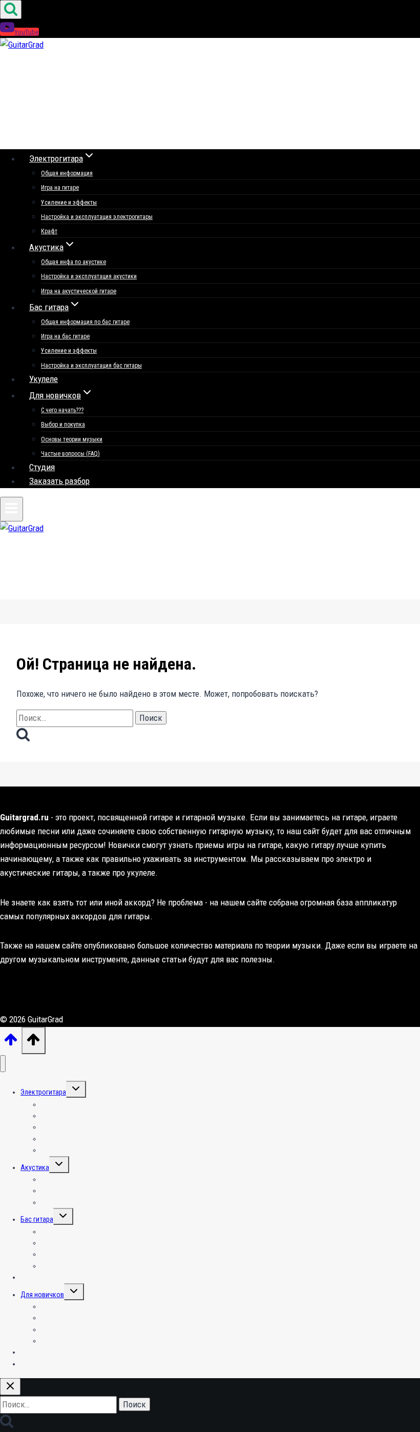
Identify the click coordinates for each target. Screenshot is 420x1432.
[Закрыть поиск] (10, 1386)
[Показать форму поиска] (11, 9)
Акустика (34, 1167)
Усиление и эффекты (69, 202)
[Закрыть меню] (3, 1063)
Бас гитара (36, 1219)
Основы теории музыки (71, 439)
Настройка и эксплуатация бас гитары (91, 365)
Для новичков (42, 1294)
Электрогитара (43, 1092)
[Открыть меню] (11, 509)
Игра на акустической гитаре (78, 291)
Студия (42, 467)
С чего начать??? (62, 410)
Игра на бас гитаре (65, 336)
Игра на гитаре (60, 187)
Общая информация (67, 173)
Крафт (49, 231)
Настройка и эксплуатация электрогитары (97, 216)
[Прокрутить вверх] (11, 1043)
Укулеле (43, 379)
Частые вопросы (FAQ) (70, 453)
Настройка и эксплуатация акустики (89, 276)
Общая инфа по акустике (73, 262)
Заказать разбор (59, 481)
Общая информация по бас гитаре (85, 322)
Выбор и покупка (63, 424)
